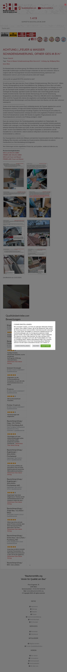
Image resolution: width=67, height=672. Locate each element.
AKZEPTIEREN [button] (46, 346)
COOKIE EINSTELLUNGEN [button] (22, 346)
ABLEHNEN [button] (36, 346)
